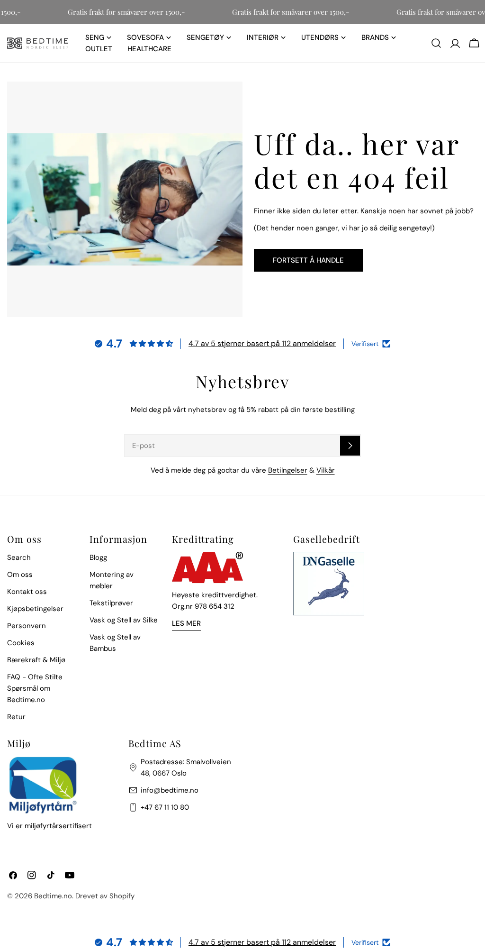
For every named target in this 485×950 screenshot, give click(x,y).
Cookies (21, 643)
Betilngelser (287, 470)
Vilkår (325, 470)
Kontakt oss (27, 591)
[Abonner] (350, 446)
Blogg (98, 557)
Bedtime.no (53, 896)
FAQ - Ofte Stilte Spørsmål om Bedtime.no (35, 688)
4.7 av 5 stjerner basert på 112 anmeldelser (262, 343)
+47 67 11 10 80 (165, 807)
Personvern (26, 625)
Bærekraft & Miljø (36, 660)
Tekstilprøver (111, 603)
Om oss (20, 574)
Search (19, 557)
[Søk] (436, 43)
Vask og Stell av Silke (124, 620)
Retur (16, 717)
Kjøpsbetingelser (35, 608)
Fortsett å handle (308, 260)
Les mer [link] (186, 623)
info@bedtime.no (169, 790)
